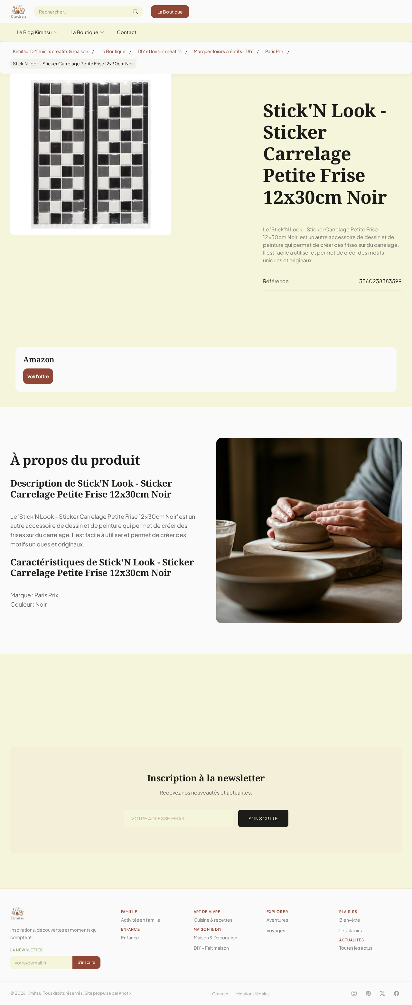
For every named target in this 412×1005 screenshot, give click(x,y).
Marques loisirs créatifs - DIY (223, 51)
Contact (126, 32)
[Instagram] (354, 993)
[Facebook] (396, 993)
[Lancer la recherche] (135, 11)
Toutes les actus (355, 948)
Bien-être (349, 920)
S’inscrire (263, 818)
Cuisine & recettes (213, 920)
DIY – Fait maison (211, 948)
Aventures (277, 920)
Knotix (125, 993)
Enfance (130, 937)
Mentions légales (253, 993)
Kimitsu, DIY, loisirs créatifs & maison (50, 51)
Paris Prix (274, 51)
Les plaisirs (350, 930)
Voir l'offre (38, 376)
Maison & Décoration (215, 937)
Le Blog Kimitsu (34, 32)
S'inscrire (86, 962)
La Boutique (170, 11)
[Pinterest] (368, 993)
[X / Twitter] (382, 993)
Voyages (276, 930)
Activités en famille (140, 920)
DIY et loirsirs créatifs (160, 51)
